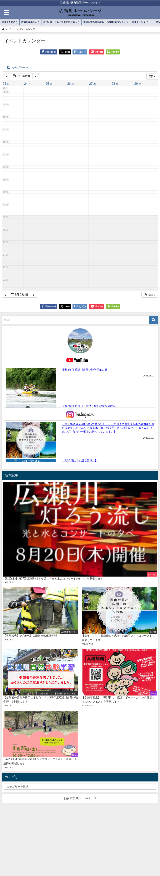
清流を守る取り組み (93, 22)
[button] (150, 295)
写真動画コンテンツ (118, 22)
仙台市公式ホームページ (80, 798)
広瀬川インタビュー (142, 22)
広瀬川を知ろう (10, 22)
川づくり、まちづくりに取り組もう (61, 22)
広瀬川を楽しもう (30, 22)
